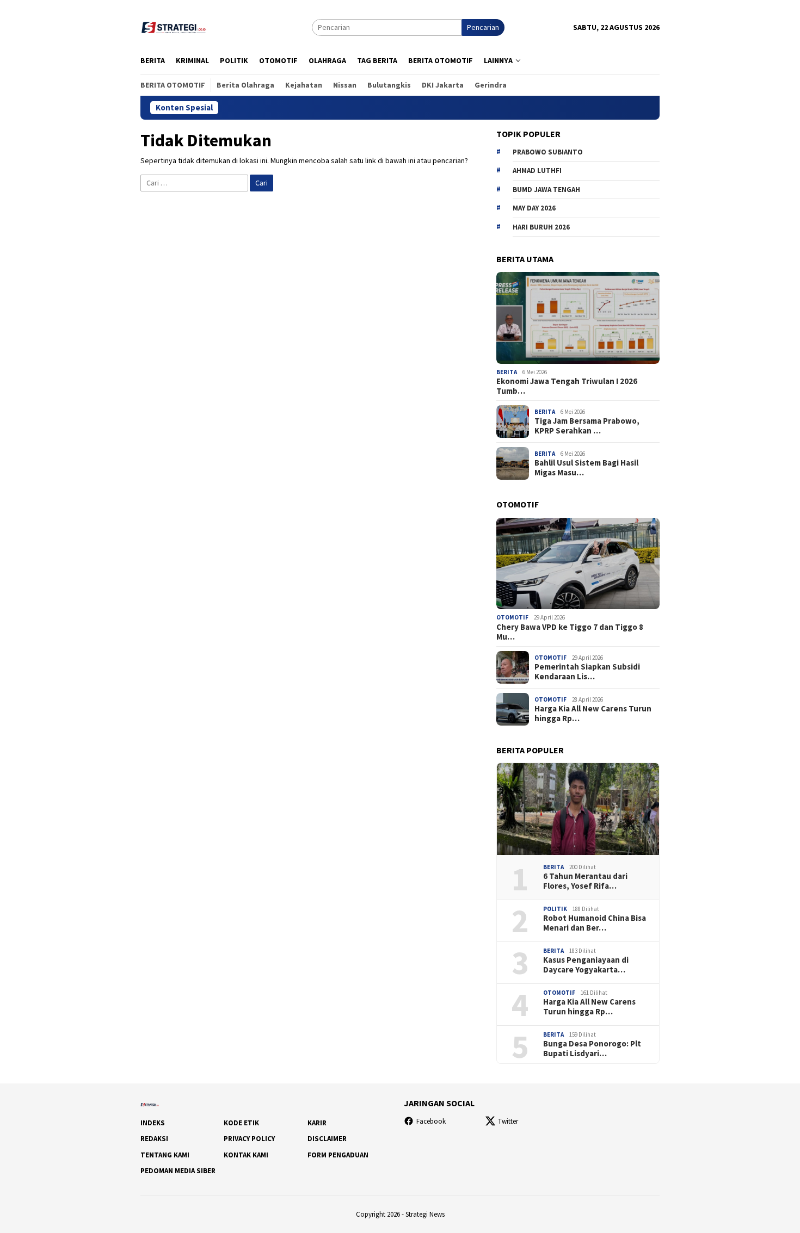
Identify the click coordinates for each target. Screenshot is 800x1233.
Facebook (431, 1121)
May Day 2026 (534, 208)
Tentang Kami (164, 1155)
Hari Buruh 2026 (541, 227)
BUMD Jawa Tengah (546, 189)
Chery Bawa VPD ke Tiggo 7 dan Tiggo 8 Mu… (569, 632)
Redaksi (154, 1138)
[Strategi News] (175, 26)
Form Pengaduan (337, 1155)
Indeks (152, 1122)
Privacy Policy (249, 1138)
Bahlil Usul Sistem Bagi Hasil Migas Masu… (586, 468)
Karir (317, 1122)
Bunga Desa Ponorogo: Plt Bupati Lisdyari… (592, 1048)
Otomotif (512, 617)
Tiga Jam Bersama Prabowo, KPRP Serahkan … (586, 426)
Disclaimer (327, 1138)
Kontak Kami (246, 1155)
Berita (506, 372)
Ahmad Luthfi (537, 170)
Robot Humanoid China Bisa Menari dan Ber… (594, 923)
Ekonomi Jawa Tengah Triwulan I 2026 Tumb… (566, 386)
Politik (555, 909)
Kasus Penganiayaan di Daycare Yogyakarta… (586, 965)
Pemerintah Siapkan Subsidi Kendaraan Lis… (587, 671)
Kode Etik (241, 1122)
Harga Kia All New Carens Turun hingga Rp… (592, 713)
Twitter (508, 1121)
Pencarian (483, 27)
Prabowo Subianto (548, 152)
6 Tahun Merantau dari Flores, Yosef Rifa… (585, 881)
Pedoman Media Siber (178, 1170)
